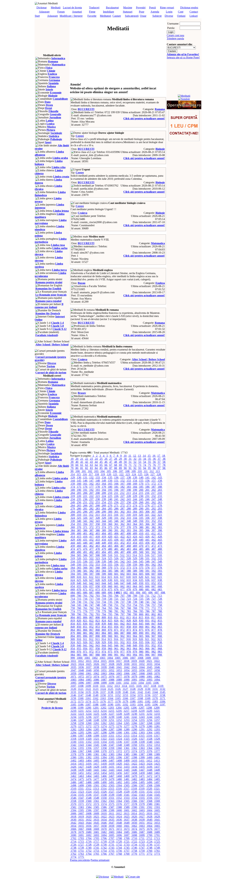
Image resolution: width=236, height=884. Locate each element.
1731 (111, 844)
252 (91, 502)
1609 (96, 813)
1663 (141, 825)
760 (79, 608)
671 (85, 589)
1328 (149, 738)
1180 (132, 701)
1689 (157, 832)
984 (72, 654)
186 (147, 486)
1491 (111, 782)
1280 (149, 726)
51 (130, 461)
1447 (141, 769)
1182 (147, 701)
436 (116, 539)
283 (97, 508)
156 (147, 480)
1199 (80, 707)
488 (160, 549)
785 (141, 611)
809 (104, 617)
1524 (88, 791)
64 (96, 465)
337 (153, 517)
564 (72, 567)
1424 (149, 763)
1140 (125, 692)
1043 (134, 667)
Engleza (160, 283)
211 (116, 493)
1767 (111, 853)
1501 (96, 785)
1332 (88, 741)
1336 (119, 741)
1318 (73, 738)
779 (104, 611)
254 (104, 502)
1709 (126, 838)
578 (160, 567)
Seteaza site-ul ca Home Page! (183, 57)
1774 (73, 856)
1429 (96, 766)
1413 (156, 760)
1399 (141, 757)
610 (79, 577)
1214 (103, 710)
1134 (80, 692)
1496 (149, 782)
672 (91, 589)
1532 (149, 791)
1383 (111, 754)
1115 (131, 685)
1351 (141, 744)
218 (159, 493)
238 (97, 499)
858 (128, 626)
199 (135, 489)
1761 (157, 850)
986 (85, 654)
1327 (141, 738)
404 (104, 533)
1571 (81, 804)
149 (104, 480)
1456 (119, 772)
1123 (95, 688)
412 (153, 533)
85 (101, 468)
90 (125, 468)
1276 (119, 726)
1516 (118, 788)
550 (79, 564)
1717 (96, 841)
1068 (141, 673)
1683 (111, 832)
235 (79, 499)
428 (160, 536)
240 (110, 499)
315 (110, 514)
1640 (149, 819)
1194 (140, 704)
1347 (111, 744)
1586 (103, 807)
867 (91, 629)
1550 (103, 797)
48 (116, 461)
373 (97, 527)
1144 (155, 692)
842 (122, 623)
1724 (149, 841)
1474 (73, 779)
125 (140, 474)
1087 (103, 679)
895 (79, 636)
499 (135, 552)
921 (147, 639)
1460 (149, 772)
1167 (132, 698)
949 (135, 645)
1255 (141, 720)
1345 (96, 744)
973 (97, 651)
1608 (88, 813)
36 (154, 458)
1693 (96, 835)
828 (128, 620)
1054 (126, 670)
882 (91, 633)
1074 (96, 676)
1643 (81, 822)
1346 (103, 744)
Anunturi (77, 11)
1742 (103, 847)
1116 (139, 685)
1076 (111, 676)
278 (160, 505)
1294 (73, 732)
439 (135, 539)
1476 (88, 779)
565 (79, 567)
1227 (111, 713)
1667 (81, 828)
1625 (126, 816)
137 (122, 477)
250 (79, 502)
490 (79, 552)
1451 (81, 772)
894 (72, 636)
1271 (81, 726)
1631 (81, 819)
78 (164, 465)
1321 (96, 738)
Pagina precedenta (80, 860)
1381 (96, 754)
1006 (125, 657)
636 (147, 580)
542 (122, 561)
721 (116, 598)
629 (104, 580)
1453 (96, 772)
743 (160, 601)
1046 (157, 667)
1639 (141, 819)
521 (85, 558)
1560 (88, 800)
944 (104, 645)
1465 (96, 776)
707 (122, 595)
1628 (149, 816)
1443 (111, 769)
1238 (103, 716)
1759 (141, 850)
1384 (119, 754)
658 (97, 586)
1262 (103, 723)
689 (104, 592)
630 (110, 580)
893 (160, 633)
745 (79, 605)
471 (147, 545)
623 (159, 577)
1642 (73, 822)
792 (91, 614)
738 (128, 601)
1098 (96, 682)
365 (141, 524)
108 (127, 471)
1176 (103, 701)
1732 (119, 844)
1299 (111, 732)
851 (85, 626)
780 (110, 611)
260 (141, 502)
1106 (156, 682)
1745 (126, 847)
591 (147, 570)
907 (153, 636)
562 (153, 564)
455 (141, 542)
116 (84, 474)
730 (79, 601)
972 (91, 651)
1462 (73, 776)
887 (122, 633)
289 (135, 508)
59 (72, 465)
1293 (157, 729)
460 (79, 545)
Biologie (160, 148)
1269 (157, 723)
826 (116, 620)
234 (72, 499)
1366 (73, 751)
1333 (96, 741)
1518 (134, 788)
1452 (88, 772)
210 (110, 493)
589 (135, 570)
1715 (81, 841)
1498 (73, 785)
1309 (96, 735)
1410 (134, 760)
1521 (156, 788)
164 (104, 483)
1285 (96, 729)
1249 (96, 720)
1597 (96, 810)
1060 (81, 673)
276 (147, 505)
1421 (126, 763)
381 (147, 527)
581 (85, 570)
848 (160, 623)
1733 (126, 844)
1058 (157, 670)
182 (122, 486)
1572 (88, 804)
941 (85, 645)
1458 (134, 772)
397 (153, 530)
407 (122, 533)
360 (110, 524)
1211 (81, 710)
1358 (103, 748)
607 (153, 573)
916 (116, 639)
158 (160, 480)
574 (135, 567)
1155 (140, 695)
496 (116, 552)
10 (125, 455)
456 (147, 542)
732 (91, 601)
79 (72, 468)
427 (153, 536)
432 (91, 539)
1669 (96, 828)
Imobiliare (108, 11)
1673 (126, 828)
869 (104, 629)
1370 (103, 751)
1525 (96, 791)
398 (160, 530)
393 (128, 530)
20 (77, 458)
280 (79, 508)
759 (72, 608)
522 (91, 558)
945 (110, 645)
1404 (88, 760)
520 (79, 558)
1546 (73, 797)
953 (160, 645)
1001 (87, 657)
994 (135, 654)
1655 (81, 825)
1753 (96, 850)
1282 (73, 729)
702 (91, 595)
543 (128, 561)
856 (116, 626)
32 (135, 458)
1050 (96, 670)
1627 (141, 816)
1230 (134, 713)
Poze (141, 11)
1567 (141, 800)
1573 (96, 804)
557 (122, 564)
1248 (88, 720)
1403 (81, 760)
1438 (73, 769)
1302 (134, 732)
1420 (119, 763)
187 (153, 486)
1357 (96, 748)
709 (135, 595)
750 (110, 605)
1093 (149, 679)
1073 (88, 676)
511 (116, 555)
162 (91, 483)
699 (72, 595)
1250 (103, 720)
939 (72, 645)
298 (97, 511)
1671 (111, 828)
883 (97, 633)
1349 (126, 744)
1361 (126, 748)
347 (122, 521)
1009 (148, 657)
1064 (111, 673)
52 (135, 461)
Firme (92, 11)
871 (116, 629)
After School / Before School (148, 359)
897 (91, 636)
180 (110, 486)
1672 (119, 828)
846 (147, 623)
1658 (103, 825)
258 (128, 502)
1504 (119, 785)
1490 (103, 782)
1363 (141, 748)
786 (147, 611)
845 (141, 623)
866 (85, 629)
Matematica (158, 243)
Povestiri (140, 7)
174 (72, 486)
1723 (141, 841)
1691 (81, 835)
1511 (81, 788)
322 (153, 514)
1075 (103, 676)
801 (147, 614)
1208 (149, 707)
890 (141, 633)
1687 (141, 832)
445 (79, 542)
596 (85, 573)
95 (149, 468)
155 (141, 480)
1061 (88, 673)
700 (79, 595)
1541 (126, 794)
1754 (103, 850)
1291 (141, 729)
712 (153, 595)
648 (128, 583)
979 (135, 651)
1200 (88, 707)
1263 (111, 723)
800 (141, 614)
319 (135, 514)
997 (153, 654)
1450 (73, 772)
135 (110, 477)
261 (147, 502)
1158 (162, 695)
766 (116, 608)
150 (110, 480)
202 (153, 489)
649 (135, 583)
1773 (157, 853)
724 (135, 598)
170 (141, 483)
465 (110, 545)
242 (122, 499)
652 (153, 583)
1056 (141, 670)
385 (79, 530)
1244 (149, 716)
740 (141, 601)
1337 (126, 741)
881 (85, 633)
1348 (119, 744)
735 (110, 601)
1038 (96, 667)
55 (149, 461)
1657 (96, 825)
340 (79, 521)
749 (104, 605)
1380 (88, 754)
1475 (81, 779)
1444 (119, 769)
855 (110, 626)
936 (147, 642)
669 (72, 589)
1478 (103, 779)
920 (141, 639)
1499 (81, 785)
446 (85, 542)
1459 (141, 772)
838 (97, 623)
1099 (103, 682)
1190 (110, 704)
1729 (96, 844)
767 (122, 608)
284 (104, 508)
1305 (157, 732)
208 (97, 493)
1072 (81, 676)
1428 (88, 766)
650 (141, 583)
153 (128, 480)
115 (78, 474)
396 (147, 530)
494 (104, 552)
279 (72, 508)
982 (153, 651)
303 (128, 511)
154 (135, 480)
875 (141, 629)
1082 (157, 676)
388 (97, 530)
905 (141, 636)
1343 (81, 744)
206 (85, 493)
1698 (134, 835)
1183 (155, 701)
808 (97, 617)
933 (128, 642)
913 (97, 639)
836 (85, 623)
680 (141, 589)
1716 (88, 841)
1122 (88, 688)
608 (160, 573)
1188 (95, 704)
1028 (111, 664)
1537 (96, 794)
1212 (88, 710)
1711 (141, 838)
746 (85, 605)
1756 (119, 850)
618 (128, 577)
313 (97, 514)
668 (160, 586)
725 (141, 598)
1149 (95, 695)
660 (110, 586)
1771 (141, 853)
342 (91, 521)
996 (147, 654)
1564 (119, 800)
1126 (118, 688)
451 (116, 542)
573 (128, 567)
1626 (134, 816)
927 (91, 642)
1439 (81, 769)
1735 (141, 844)
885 (110, 633)
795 (110, 614)
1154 (132, 695)
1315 (141, 735)
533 (160, 558)
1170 (155, 698)
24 (96, 458)
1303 (141, 732)
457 (153, 542)
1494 (134, 782)
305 (141, 511)
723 (128, 598)
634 (135, 580)
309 (72, 514)
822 (91, 620)
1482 (134, 779)
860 (141, 626)
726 (147, 598)
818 (159, 617)
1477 (96, 779)
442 (153, 539)
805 (79, 617)
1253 (126, 720)
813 (128, 617)
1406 (103, 760)
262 (153, 502)
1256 (149, 720)
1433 (126, 766)
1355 (81, 748)
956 (85, 648)
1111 (103, 685)
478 (97, 549)
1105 (148, 682)
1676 (149, 828)
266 (85, 505)
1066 (126, 673)
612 (91, 577)
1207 (141, 707)
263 (160, 502)
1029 (119, 664)
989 (104, 654)
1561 (96, 800)
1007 (132, 657)
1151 (110, 695)
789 (72, 614)
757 (153, 605)
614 (103, 577)
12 (135, 455)
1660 (119, 825)
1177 (110, 701)
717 (91, 598)
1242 (134, 716)
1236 (88, 716)
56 (154, 461)
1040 (111, 667)
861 (147, 626)
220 (79, 496)
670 (79, 589)
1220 (149, 710)
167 (122, 483)
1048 (81, 670)
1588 (119, 807)
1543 (141, 794)
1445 (126, 769)
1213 (96, 710)
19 (72, 458)
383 (160, 527)
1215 (111, 710)
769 (135, 608)
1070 (157, 673)
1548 (88, 797)
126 (146, 474)
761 (85, 608)
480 (110, 549)
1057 (149, 670)
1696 (119, 835)
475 (79, 549)
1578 (134, 804)
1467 (111, 776)
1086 (96, 679)
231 (147, 496)
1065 (119, 673)
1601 (126, 810)
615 (110, 577)
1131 (155, 688)
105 (108, 471)
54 (145, 461)
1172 (73, 701)
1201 (95, 707)
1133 (73, 692)
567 (91, 567)
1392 (88, 757)
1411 (141, 760)
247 (153, 499)
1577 (126, 804)
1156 (147, 695)
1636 (119, 819)
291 (147, 508)
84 (96, 468)
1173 (80, 701)
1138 (110, 692)
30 (125, 458)
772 (153, 608)
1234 (73, 716)
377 (122, 527)
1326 (134, 738)
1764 (88, 853)
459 (72, 545)
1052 (111, 670)
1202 (103, 707)
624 (72, 580)
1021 (149, 661)
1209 (156, 707)
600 (110, 573)
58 (164, 461)
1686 (134, 832)
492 (91, 552)
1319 (81, 738)
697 (156, 592)
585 (110, 570)
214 (135, 493)
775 (79, 611)
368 (160, 524)
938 (160, 642)
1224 (88, 713)
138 (128, 477)
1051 (103, 670)
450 (110, 542)
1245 (157, 716)
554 (104, 564)
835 (79, 623)
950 (141, 645)
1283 (81, 729)
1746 (134, 847)
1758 (134, 850)
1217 (126, 710)
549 (72, 564)
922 (153, 639)
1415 (81, 763)
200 (141, 489)
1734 (134, 844)
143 (160, 477)
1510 (73, 788)
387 (91, 530)
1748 (149, 847)
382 (153, 527)
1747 (141, 847)
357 (91, 524)
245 (141, 499)
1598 (103, 810)
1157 (155, 695)
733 (97, 601)
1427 (81, 766)
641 (85, 583)
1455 (111, 772)
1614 (134, 813)
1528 (119, 791)
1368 (88, 751)
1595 (81, 810)
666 (147, 586)
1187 (88, 704)
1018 (126, 661)
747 (91, 605)
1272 (88, 726)
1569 (157, 800)
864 (72, 629)
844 (135, 623)
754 (135, 605)
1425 (157, 763)
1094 (157, 679)
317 (122, 514)
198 (128, 489)
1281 (157, 726)
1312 (118, 735)
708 (128, 595)
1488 (88, 782)
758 (160, 605)
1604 (149, 810)
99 (72, 471)
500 (141, 552)
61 (82, 465)
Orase (143, 15)
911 (85, 639)
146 (85, 480)
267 (91, 505)
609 (72, 577)
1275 (111, 726)
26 (106, 458)
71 (130, 465)
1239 (111, 716)
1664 (149, 825)
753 (128, 605)
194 (104, 489)
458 (160, 542)
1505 (126, 785)
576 (147, 567)
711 (147, 595)
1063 (103, 673)
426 (147, 536)
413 (159, 533)
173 (160, 483)
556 (116, 564)
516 (147, 555)
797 (122, 614)
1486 (73, 782)
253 (97, 502)
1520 (149, 788)
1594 (73, 810)
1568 (149, 800)
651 (147, 583)
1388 (149, 754)
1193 (132, 704)
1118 (153, 685)
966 (147, 648)
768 (128, 608)
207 (91, 493)
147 (91, 480)
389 (104, 530)
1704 (88, 838)
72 (135, 465)
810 (110, 617)
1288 (119, 729)
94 (145, 468)
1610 (103, 813)
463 (97, 545)
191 (85, 489)
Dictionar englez (189, 7)
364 (135, 524)
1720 (119, 841)
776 (85, 611)
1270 (73, 726)
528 (128, 558)
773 (160, 608)
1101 (118, 682)
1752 (88, 850)
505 (79, 555)
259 (135, 502)
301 (116, 511)
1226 (103, 713)
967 (153, 648)
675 (110, 589)
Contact (194, 11)
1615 (141, 813)
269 (104, 505)
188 (160, 486)
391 (116, 530)
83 (91, 468)
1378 (73, 754)
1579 (141, 804)
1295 (81, 732)
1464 (88, 776)
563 (160, 564)
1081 (149, 676)
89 (120, 468)
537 (91, 561)
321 (147, 514)
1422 (134, 763)
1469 (126, 776)
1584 (88, 807)
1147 (80, 695)
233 (160, 496)
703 (97, 595)
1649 (126, 822)
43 (91, 461)
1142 (140, 692)
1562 (103, 800)
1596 (88, 810)
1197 (162, 704)
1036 (81, 667)
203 (160, 489)
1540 (119, 794)
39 (72, 461)
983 (160, 651)
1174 (88, 701)
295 (79, 511)
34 (145, 458)
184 (135, 486)
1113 (117, 685)
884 (104, 633)
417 (91, 536)
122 (121, 474)
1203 (111, 707)
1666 (73, 828)
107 (121, 471)
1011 (73, 661)
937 (153, 642)
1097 (88, 682)
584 (104, 570)
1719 (111, 841)
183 (128, 486)
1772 (149, 853)
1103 (133, 682)
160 (79, 483)
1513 (96, 788)
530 (141, 558)
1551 (111, 797)
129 (72, 477)
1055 (134, 670)
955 (79, 648)
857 (122, 626)
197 (122, 489)
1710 (134, 838)
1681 (96, 832)
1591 (141, 807)
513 (128, 555)
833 (160, 620)
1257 (157, 720)
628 (97, 580)
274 (135, 505)
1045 (149, 667)
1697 (126, 835)
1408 (119, 760)
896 (85, 636)
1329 (157, 738)
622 (153, 577)
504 (72, 555)
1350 (134, 744)
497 (122, 552)
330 (110, 517)
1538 (103, 794)
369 (72, 527)
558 (128, 564)
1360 (119, 748)
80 (77, 468)
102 (90, 471)
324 (72, 517)
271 (116, 505)
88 (116, 468)
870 (110, 629)
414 (72, 536)
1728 (88, 844)
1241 (126, 716)
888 (128, 633)
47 (111, 461)
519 (72, 558)
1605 (157, 810)
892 (153, 633)
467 (122, 545)
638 (160, 580)
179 (104, 486)
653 (160, 583)
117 (90, 474)
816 (147, 617)
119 (103, 474)
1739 (81, 847)
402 (91, 533)
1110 (95, 685)
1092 (141, 679)
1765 (96, 853)
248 (160, 499)
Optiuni (181, 15)
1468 (119, 776)
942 (91, 645)
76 (154, 465)
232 (153, 496)
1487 (81, 782)
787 (153, 611)
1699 (141, 835)
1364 (149, 748)
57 (159, 461)
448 (97, 542)
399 (72, 533)
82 (86, 468)
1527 (111, 791)
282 (91, 508)
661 (116, 586)
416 (85, 536)
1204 (118, 707)
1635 (111, 819)
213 (128, 493)
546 (147, 561)
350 (141, 521)
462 (91, 545)
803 (160, 614)
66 (106, 465)
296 (85, 511)
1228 (119, 713)
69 (120, 465)
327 (91, 517)
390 (110, 530)
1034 (157, 664)
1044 (141, 667)
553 (97, 564)
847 (153, 623)
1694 (103, 835)
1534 (73, 794)
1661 (126, 825)
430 (79, 539)
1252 (119, 720)
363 (128, 524)
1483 (141, 779)
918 (128, 639)
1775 (81, 856)
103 (96, 471)
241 (116, 499)
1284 (88, 729)
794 (104, 614)
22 (86, 458)
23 (91, 458)
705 (110, 595)
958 (97, 648)
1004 (110, 657)
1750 (73, 850)
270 (110, 505)
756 (147, 605)
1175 (95, 701)
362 (122, 524)
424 (135, 536)
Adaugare (44, 11)
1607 (81, 813)
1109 (88, 685)
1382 (103, 754)
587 (122, 570)
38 (164, 458)
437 (122, 539)
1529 (126, 791)
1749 (157, 847)
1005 (117, 657)
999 (72, 657)
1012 (80, 661)
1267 (141, 723)
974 (104, 651)
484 (135, 549)
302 (122, 511)
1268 (149, 723)
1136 (95, 692)
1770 (134, 853)
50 (125, 461)
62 (86, 465)
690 (110, 592)
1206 (133, 707)
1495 (141, 782)
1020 (141, 661)
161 (85, 483)
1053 (119, 670)
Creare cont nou (175, 35)
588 (128, 570)
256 (116, 502)
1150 (103, 695)
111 (145, 471)
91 (130, 468)
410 (141, 533)
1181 (140, 701)
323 (159, 514)
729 (72, 601)
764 (104, 608)
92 (135, 468)
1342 (73, 744)
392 (122, 530)
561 (147, 564)
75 (149, 465)
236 (85, 499)
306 (147, 511)
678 (128, 589)
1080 (141, 676)
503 (160, 552)
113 (157, 471)
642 (91, 583)
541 (116, 561)
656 (85, 586)
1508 (149, 785)
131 (85, 477)
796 (116, 614)
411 (147, 533)
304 (135, 511)
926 (85, 642)
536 (85, 561)
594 (72, 573)
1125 (110, 688)
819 (72, 620)
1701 (157, 835)
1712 (149, 838)
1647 (111, 822)
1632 (88, 819)
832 (153, 620)
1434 (134, 766)
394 (135, 530)
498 (128, 552)
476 (85, 549)
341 (85, 521)
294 (72, 511)
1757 (126, 850)
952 (153, 645)
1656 (88, 825)
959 (104, 648)
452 (122, 542)
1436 (149, 766)
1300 (119, 732)
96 (154, 468)
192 (91, 489)
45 (101, 461)
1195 (147, 704)
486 (147, 549)
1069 (149, 673)
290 (141, 508)
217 (153, 493)
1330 (73, 741)
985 (79, 654)
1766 (103, 853)
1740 (88, 847)
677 (122, 589)
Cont (180, 11)
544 (135, 561)
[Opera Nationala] (184, 108)
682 (153, 589)
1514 (103, 788)
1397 (126, 757)
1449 (157, 769)
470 (141, 545)
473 (160, 545)
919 (135, 639)
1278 (134, 726)
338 (160, 517)
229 (135, 496)
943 (97, 645)
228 (128, 496)
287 (122, 508)
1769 (126, 853)
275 (141, 505)
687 (91, 592)
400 (79, 533)
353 (160, 521)
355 (79, 524)
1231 (141, 713)
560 (141, 564)
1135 (88, 692)
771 (147, 608)
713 (159, 595)
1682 (103, 832)
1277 (126, 726)
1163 (103, 698)
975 (110, 651)
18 (164, 455)
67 (111, 465)
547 (153, 561)
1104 (141, 682)
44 (96, 461)
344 (104, 521)
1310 (103, 735)
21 (82, 458)
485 (141, 549)
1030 (126, 664)
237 (91, 499)
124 (134, 474)
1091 (134, 679)
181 (116, 486)
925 (79, 642)
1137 (103, 692)
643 (97, 583)
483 (128, 549)
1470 (134, 776)
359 (104, 524)
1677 (157, 828)
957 (91, 648)
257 (122, 502)
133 (97, 477)
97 (159, 468)
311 (85, 514)
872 (122, 629)
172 (153, 483)
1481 (126, 779)
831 (147, 620)
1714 (73, 841)
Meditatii (55, 7)
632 (122, 580)
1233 (157, 713)
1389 (157, 754)
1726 (73, 844)
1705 (96, 838)
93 (140, 468)
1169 (147, 698)
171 (147, 483)
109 (133, 471)
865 (79, 629)
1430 (103, 766)
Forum (61, 11)
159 (72, 483)
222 (91, 496)
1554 (134, 797)
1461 (157, 772)
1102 (126, 682)
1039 (103, 667)
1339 (141, 741)
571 (116, 567)
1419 (111, 763)
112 (151, 471)
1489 (96, 782)
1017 (118, 661)
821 (85, 620)
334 (135, 517)
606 (147, 573)
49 (120, 461)
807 (91, 617)
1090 (126, 679)
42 (86, 461)
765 (110, 608)
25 (101, 458)
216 (147, 493)
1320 (88, 738)
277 (153, 505)
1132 (162, 688)
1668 (88, 828)
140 (141, 477)
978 (128, 651)
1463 (81, 776)
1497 (157, 782)
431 (85, 539)
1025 (88, 664)
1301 (126, 732)
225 (110, 496)
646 (116, 583)
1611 (111, 813)
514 (135, 555)
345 (110, 521)
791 (85, 614)
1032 (141, 664)
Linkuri (194, 15)
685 (79, 592)
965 (141, 648)
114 (72, 474)
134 (104, 477)
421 (116, 536)
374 (104, 527)
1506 (134, 785)
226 (116, 496)
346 (116, 521)
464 (104, 545)
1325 (126, 738)
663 (128, 586)
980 (141, 651)
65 (101, 465)
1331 (81, 741)
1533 (157, 791)
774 (72, 611)
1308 (88, 735)
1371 (111, 751)
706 (116, 595)
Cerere (80, 135)
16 (154, 455)
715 (79, 598)
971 (85, 651)
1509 (157, 785)
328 (97, 517)
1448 (149, 769)
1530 (134, 791)
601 (116, 573)
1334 (103, 741)
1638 (134, 819)
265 (79, 505)
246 (147, 499)
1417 (96, 763)
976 (116, 651)
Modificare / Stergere (71, 15)
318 (128, 514)
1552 (119, 797)
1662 (134, 825)
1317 (156, 735)
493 (97, 552)
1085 (88, 679)
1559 (81, 800)
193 (97, 489)
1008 (140, 657)
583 (97, 570)
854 (104, 626)
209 (104, 493)
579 (72, 570)
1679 (81, 832)
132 (91, 477)
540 (110, 561)
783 (128, 611)
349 (135, 521)
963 (128, 648)
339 (72, 521)
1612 (118, 813)
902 (122, 636)
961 (116, 648)
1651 (141, 822)
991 (116, 654)
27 (111, 458)
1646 (103, 822)
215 (141, 493)
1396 (119, 757)
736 (116, 601)
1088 (111, 679)
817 (153, 617)
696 (150, 592)
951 (147, 645)
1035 (73, 667)
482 (122, 549)
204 (72, 493)
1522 (73, 791)
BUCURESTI (86, 109)
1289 (126, 729)
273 (128, 505)
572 (122, 567)
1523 (81, 791)
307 (153, 511)
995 (141, 654)
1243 (141, 716)
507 (91, 555)
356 (85, 524)
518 (159, 555)
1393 (96, 757)
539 (104, 561)
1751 (81, 850)
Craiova (82, 212)
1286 (103, 729)
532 (153, 558)
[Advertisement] (52, 35)
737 (122, 601)
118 (97, 474)
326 (85, 517)
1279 (141, 726)
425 (141, 536)
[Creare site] (184, 140)
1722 (134, 841)
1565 (126, 800)
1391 (81, 757)
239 (104, 499)
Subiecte (157, 15)
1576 (119, 804)
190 (79, 489)
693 (132, 592)
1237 (96, 716)
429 (72, 539)
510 (110, 555)
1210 (73, 710)
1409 (126, 760)
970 (79, 651)
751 (116, 605)
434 (104, 539)
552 (91, 564)
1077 (119, 676)
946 (116, 645)
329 (104, 517)
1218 (134, 710)
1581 (157, 804)
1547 (81, 797)
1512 (88, 788)
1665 (157, 825)
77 (159, 465)
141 (147, 477)
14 (144, 455)
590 (141, 570)
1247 (81, 720)
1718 (103, 841)
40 (77, 461)
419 (104, 536)
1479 (111, 779)
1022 (156, 661)
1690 (73, 835)
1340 (149, 741)
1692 (88, 835)
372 (91, 527)
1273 (96, 726)
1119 (160, 685)
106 (115, 471)
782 (122, 611)
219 (72, 496)
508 (97, 555)
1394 (103, 757)
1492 (119, 782)
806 (85, 617)
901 (116, 636)
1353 (157, 744)
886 (116, 633)
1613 (126, 813)
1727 (81, 844)
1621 (96, 816)
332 (122, 517)
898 (97, 636)
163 (97, 483)
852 (91, 626)
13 (139, 455)
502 (153, 552)
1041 (119, 667)
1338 (134, 741)
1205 (126, 707)
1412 (149, 760)
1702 (73, 838)
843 (128, 623)
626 (85, 580)
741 (147, 601)
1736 (149, 844)
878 (160, 629)
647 (122, 583)
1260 (88, 723)
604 (135, 573)
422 (122, 536)
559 (135, 564)
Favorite (91, 15)
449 (104, 542)
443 (160, 539)
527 (122, 558)
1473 (157, 776)
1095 (73, 682)
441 (147, 539)
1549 (96, 797)
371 (85, 527)
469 (135, 545)
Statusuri (127, 11)
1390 (73, 757)
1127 (125, 688)
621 (147, 577)
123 (127, 474)
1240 (119, 716)
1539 (111, 794)
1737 (157, 844)
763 (97, 608)
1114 (124, 685)
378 (128, 527)
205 (79, 493)
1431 (111, 766)
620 (141, 577)
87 (111, 468)
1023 (73, 664)
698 (163, 592)
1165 (118, 698)
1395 (111, 757)
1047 (73, 670)
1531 (141, 791)
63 (91, 465)
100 (77, 471)
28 (116, 458)
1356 (88, 748)
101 (84, 471)
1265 (126, 723)
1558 (73, 800)
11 (130, 455)
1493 (126, 782)
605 (141, 573)
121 (115, 474)
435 (110, 539)
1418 (103, 763)
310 (79, 514)
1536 (88, 794)
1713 (156, 838)
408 (128, 533)
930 (110, 642)
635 (141, 580)
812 (122, 617)
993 (128, 654)
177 (91, 486)
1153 (125, 695)
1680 (88, 832)
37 (159, 458)
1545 (157, 794)
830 (141, 620)
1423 (141, 763)
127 (152, 474)
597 (91, 573)
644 (104, 583)
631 (116, 580)
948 (128, 645)
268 (97, 505)
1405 (96, 760)
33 (140, 458)
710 (141, 595)
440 (141, 539)
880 (79, 633)
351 (147, 521)
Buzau (81, 283)
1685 (126, 832)
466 (116, 545)
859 (135, 626)
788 (160, 611)
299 (104, 511)
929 (104, 642)
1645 (96, 822)
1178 (118, 701)
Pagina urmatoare (100, 860)
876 (147, 629)
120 (109, 474)
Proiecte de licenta (52, 707)
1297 (96, 732)
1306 (73, 735)
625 (79, 580)
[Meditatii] (184, 95)
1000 (79, 657)
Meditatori (105, 15)
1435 (141, 766)
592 (153, 570)
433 (97, 539)
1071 (73, 676)
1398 (134, 757)
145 (79, 480)
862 (153, 626)
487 (153, 549)
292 (153, 508)
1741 (96, 847)
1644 (88, 822)
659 (104, 586)
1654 (73, 825)
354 (72, 524)
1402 (73, 760)
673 (97, 589)
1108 (80, 685)
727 (153, 598)
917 (122, 639)
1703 (81, 838)
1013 (88, 661)
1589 (126, 807)
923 (159, 639)
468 (128, 545)
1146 (73, 695)
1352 (149, 744)
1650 (134, 822)
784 (135, 611)
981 (147, 651)
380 (141, 527)
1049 (88, 670)
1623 (111, 816)
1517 (126, 788)
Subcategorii (132, 15)
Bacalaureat (112, 7)
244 (135, 499)
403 (97, 533)
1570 (73, 804)
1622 (103, 816)
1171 (162, 698)
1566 (134, 800)
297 (91, 511)
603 (128, 573)
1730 (103, 844)
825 (110, 620)
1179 (125, 701)
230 (141, 496)
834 (72, 623)
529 (135, 558)
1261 (96, 723)
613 (97, 577)
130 (79, 477)
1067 (134, 673)
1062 (96, 673)
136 (116, 477)
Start (37, 15)
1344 (88, 744)
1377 (157, 751)
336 (147, 517)
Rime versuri (167, 7)
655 (79, 586)
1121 (80, 688)
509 (104, 555)
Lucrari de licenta (72, 7)
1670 (103, 828)
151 (116, 480)
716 (85, 598)
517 (153, 555)
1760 (149, 850)
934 (135, 642)
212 (122, 493)
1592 (149, 807)
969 (72, 651)
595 (79, 573)
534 (72, 561)
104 (102, 471)
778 (97, 611)
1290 (134, 729)
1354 (73, 748)
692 (125, 592)
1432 (119, 766)
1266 (134, 723)
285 (110, 508)
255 (110, 502)
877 (153, 629)
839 (104, 623)
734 (104, 601)
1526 (103, 791)
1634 (103, 819)
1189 (103, 704)
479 (104, 549)
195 (110, 489)
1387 (141, 754)
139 (135, 477)
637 (153, 580)
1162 (95, 698)
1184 (162, 701)
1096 (81, 682)
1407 (111, 760)
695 (144, 592)
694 (138, 592)
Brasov (82, 392)
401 (85, 533)
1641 (157, 819)
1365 (157, 748)
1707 (111, 838)
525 (110, 558)
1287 (111, 729)
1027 (103, 664)
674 (104, 589)
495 (110, 552)
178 (97, 486)
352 (153, 521)
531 (147, 558)
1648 (119, 822)
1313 (126, 735)
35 (149, 458)
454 (135, 542)
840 (110, 623)
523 (97, 558)
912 (91, 639)
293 (160, 508)
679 (135, 589)
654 (72, 586)
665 (141, 586)
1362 (134, 748)
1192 (125, 704)
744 (72, 605)
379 (135, 527)
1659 (111, 825)
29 (120, 458)
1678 (73, 832)
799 (135, 614)
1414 (73, 763)
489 (72, 552)
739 (135, 601)
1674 (134, 828)
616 (116, 577)
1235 (81, 716)
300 (110, 511)
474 (72, 549)
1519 (141, 788)
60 (77, 465)
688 (97, 592)
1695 (111, 835)
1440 (88, 769)
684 (72, 592)
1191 (118, 704)
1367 (81, 751)
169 (135, 483)
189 (72, 489)
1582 (73, 807)
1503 (111, 785)
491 (85, 552)
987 (91, 654)
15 (149, 455)
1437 (157, 766)
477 (91, 549)
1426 (73, 766)
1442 (103, 769)
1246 (73, 720)
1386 (134, 754)
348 (128, 521)
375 (110, 527)
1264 (119, 723)
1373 (126, 751)
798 (128, 614)
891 (147, 633)
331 (116, 517)
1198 (73, 707)
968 (160, 648)
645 (110, 583)
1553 (126, 797)
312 (91, 514)
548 (160, 561)
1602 (134, 810)
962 (122, 648)
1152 (118, 695)
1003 (102, 657)
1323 (111, 738)
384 (72, 530)
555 (110, 564)
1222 (73, 713)
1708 (119, 838)
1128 (132, 688)
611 (85, 577)
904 (135, 636)
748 (97, 605)
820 (79, 620)
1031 (134, 664)
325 (79, 517)
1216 (118, 710)
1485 (157, 779)
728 (160, 598)
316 (116, 514)
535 (79, 561)
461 (85, 545)
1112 (110, 685)
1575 (111, 804)
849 (72, 626)
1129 (140, 688)
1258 (73, 723)
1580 (149, 804)
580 (79, 570)
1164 (110, 698)
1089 (119, 679)
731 (85, 601)
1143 (147, 692)
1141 (132, 692)
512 (122, 555)
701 (85, 595)
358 (97, 524)
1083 (73, 679)
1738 (73, 847)
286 (116, 508)
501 (147, 552)
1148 (88, 695)
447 (91, 542)
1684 (119, 832)
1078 (126, 676)
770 (141, 608)
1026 (96, 664)
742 (153, 601)
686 (85, 592)
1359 (111, 748)
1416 (88, 763)
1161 (88, 698)
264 (72, 505)
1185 (73, 704)
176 (85, 486)
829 (135, 620)
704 (104, 595)
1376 (149, 751)
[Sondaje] (184, 98)
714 (72, 598)
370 (79, 527)
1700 (149, 835)
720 (110, 598)
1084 (81, 679)
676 (116, 589)
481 (116, 549)
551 (85, 564)
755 (141, 605)
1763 (81, 853)
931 (116, 642)
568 (97, 567)
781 (116, 611)
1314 (134, 735)
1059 (73, 673)
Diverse (169, 15)
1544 (149, 794)
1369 (96, 751)
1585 (96, 807)
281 (85, 508)
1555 (141, 797)
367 (153, 524)
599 (104, 573)
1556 (149, 797)
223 (97, 496)
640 (79, 583)
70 (125, 465)
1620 (88, 816)
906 (147, 636)
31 (130, 458)
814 (135, 617)
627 (91, 580)
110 (139, 471)
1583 (81, 807)
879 (72, 633)
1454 (103, 772)
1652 (149, 822)
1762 (73, 853)
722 (122, 598)
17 (159, 455)
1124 (103, 688)
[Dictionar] (102, 876)
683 (160, 589)
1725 (157, 841)
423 (128, 536)
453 (128, 542)
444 (72, 542)
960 (110, 648)
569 (104, 567)
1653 (157, 822)
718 (97, 598)
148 (97, 480)
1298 (103, 732)
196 (116, 489)
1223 (81, 713)
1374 (134, 751)
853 (97, 626)
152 (122, 480)
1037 (88, 667)
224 (104, 496)
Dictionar (41, 7)
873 (128, 629)
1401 (157, 757)
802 (153, 614)
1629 (157, 816)
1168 (140, 698)
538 (97, 561)
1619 (81, 816)
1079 (134, 676)
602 (122, 573)
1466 (103, 776)
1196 (155, 704)
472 (153, 545)
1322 (103, 738)
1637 (126, 819)
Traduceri (94, 7)
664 (135, 586)
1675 (141, 828)
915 (110, 639)
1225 (96, 713)
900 (110, 636)
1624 (119, 816)
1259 (81, 723)
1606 (73, 813)
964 (135, 648)
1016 (111, 661)
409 (135, 533)
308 (160, 511)
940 (79, 645)
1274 (103, 726)
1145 (162, 692)
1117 (146, 685)
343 (97, 521)
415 (79, 536)
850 (79, 626)
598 (97, 573)
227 (122, 496)
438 (128, 539)
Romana (160, 109)
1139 (118, 692)
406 (116, 533)
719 (104, 598)
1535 (81, 794)
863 (160, 626)
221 (85, 496)
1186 (80, 704)
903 (128, 636)
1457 (126, 772)
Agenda (154, 11)
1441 (96, 769)
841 (116, 623)
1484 (149, 779)
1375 (141, 751)
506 (85, 555)
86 (106, 468)
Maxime (127, 7)
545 (141, 561)
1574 (103, 804)
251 (85, 502)
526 (116, 558)
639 (72, 583)
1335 (111, 741)
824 (104, 620)
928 (97, 642)
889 (135, 633)
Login (169, 11)
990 (110, 654)
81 (82, 468)
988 (97, 654)
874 (135, 629)
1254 (134, 720)
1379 (81, 754)
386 (85, 530)
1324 (119, 738)
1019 (134, 661)
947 (122, 645)
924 (72, 642)
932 (122, 642)
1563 (111, 800)
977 (122, 651)
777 (91, 611)
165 (110, 483)
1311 (111, 735)
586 (116, 570)
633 (128, 580)
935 (141, 642)
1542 (134, 794)
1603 (141, 810)
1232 (149, 713)
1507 (141, 785)
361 (116, 524)
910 (79, 639)
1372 (119, 751)
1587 (111, 807)
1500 (88, 785)
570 (110, 567)
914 (103, 639)
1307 (81, 735)
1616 (149, 813)
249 (72, 502)
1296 (88, 732)
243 (128, 499)
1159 (73, 698)
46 (106, 461)
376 (116, 527)
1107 (73, 685)
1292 (149, 729)
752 (122, 605)
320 (141, 514)
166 (116, 483)
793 (97, 614)
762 (91, 608)
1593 (157, 807)
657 (91, 586)
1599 (111, 810)
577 (153, 567)
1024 (81, 664)
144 (72, 480)
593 (160, 570)
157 (153, 480)
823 (97, 620)
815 (141, 617)
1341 (157, 741)
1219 (141, 710)
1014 (96, 661)
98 (164, 468)
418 (97, 536)
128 (159, 474)
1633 (96, 819)
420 (110, 536)
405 (110, 533)
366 (147, 524)
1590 (134, 807)
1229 (126, 713)
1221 (156, 710)
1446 (134, 769)
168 (128, 483)
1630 (73, 819)
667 (153, 586)
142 (153, 477)
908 (160, 636)
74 (145, 465)
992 (122, 654)
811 (116, 617)
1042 (126, 667)
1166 (125, 698)
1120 (73, 688)
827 (122, 620)
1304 (149, 732)
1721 (126, 841)
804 (72, 617)
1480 (119, 779)
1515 (111, 788)
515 (141, 555)
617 (122, 577)
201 (147, 489)
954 (72, 648)
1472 (149, 776)
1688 (149, 832)
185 (141, 486)
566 (85, 567)
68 (116, 465)
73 (140, 465)
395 (141, 530)
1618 (73, 816)
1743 (111, 847)
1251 (111, 720)
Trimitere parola (175, 38)
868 (97, 629)
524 (104, 558)
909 (72, 639)
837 (91, 623)
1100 (111, 682)
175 (79, 486)
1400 (149, 757)
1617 (156, 813)
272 (122, 505)
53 (140, 461)
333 (128, 517)
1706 (103, 838)
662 (122, 586)
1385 (126, 754)
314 (103, 514)
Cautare (116, 15)
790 (79, 614)
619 (135, 577)
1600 (119, 810)
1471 (141, 776)
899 (104, 636)
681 (147, 589)
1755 (111, 850)
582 (91, 570)
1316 (149, 735)
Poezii (152, 7)
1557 (157, 797)
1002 (94, 657)
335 (141, 517)
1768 (119, 853)
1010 (155, 657)
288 (128, 508)
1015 (103, 661)
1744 (119, 847)
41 (82, 461)
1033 (149, 664)
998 (160, 654)
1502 (103, 785)
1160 (80, 698)
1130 (147, 688)
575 (141, 567)
